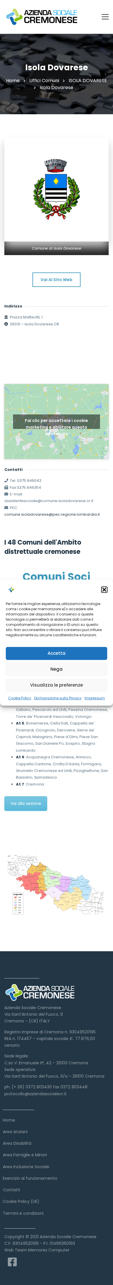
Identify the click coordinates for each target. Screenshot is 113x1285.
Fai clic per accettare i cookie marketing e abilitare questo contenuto (56, 423)
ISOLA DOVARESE (88, 80)
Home (13, 80)
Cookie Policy (19, 697)
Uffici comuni (44, 80)
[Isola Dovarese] (56, 189)
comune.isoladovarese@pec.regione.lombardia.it (52, 514)
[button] (104, 589)
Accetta (56, 653)
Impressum (95, 697)
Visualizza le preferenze (56, 685)
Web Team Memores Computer (37, 1250)
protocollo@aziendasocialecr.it (35, 1094)
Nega (56, 669)
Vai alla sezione (25, 803)
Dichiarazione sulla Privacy (58, 697)
